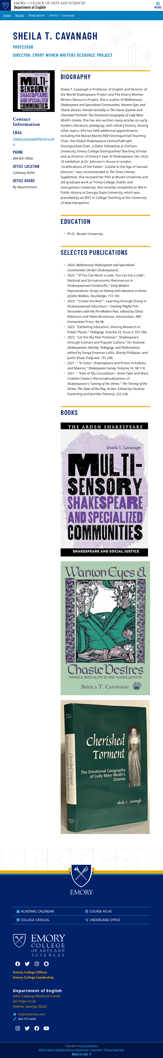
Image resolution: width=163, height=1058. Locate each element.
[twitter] (27, 964)
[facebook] (17, 964)
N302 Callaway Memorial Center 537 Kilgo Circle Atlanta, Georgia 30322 (37, 1001)
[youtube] (46, 1028)
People (19, 15)
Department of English (30, 7)
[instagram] (37, 964)
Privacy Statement (114, 1049)
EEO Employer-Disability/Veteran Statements (64, 1049)
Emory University (88, 1045)
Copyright (96, 1049)
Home (7, 15)
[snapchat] (46, 964)
